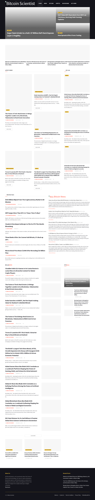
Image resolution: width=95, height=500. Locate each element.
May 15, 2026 (18, 120)
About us (56, 495)
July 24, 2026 (77, 307)
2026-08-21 (16, 228)
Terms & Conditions (69, 495)
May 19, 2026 (18, 275)
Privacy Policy (78, 495)
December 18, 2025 (62, 38)
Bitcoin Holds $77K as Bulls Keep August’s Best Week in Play (63, 222)
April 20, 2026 (47, 138)
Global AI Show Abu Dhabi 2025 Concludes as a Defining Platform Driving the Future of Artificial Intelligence (76, 132)
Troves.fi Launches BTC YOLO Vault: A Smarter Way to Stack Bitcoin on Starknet (18, 172)
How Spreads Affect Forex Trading (69, 35)
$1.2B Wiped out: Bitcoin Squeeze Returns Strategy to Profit (63, 233)
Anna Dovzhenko (12, 38)
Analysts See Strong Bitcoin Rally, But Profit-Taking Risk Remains (64, 211)
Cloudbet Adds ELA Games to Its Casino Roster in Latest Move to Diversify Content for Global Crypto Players (21, 270)
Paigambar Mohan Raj (11, 204)
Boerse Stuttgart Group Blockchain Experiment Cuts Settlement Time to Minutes (51, 454)
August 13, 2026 (69, 285)
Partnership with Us (86, 495)
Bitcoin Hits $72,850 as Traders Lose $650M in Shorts (61, 244)
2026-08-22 (20, 204)
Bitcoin (51, 3)
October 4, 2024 (9, 458)
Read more (9, 129)
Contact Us (62, 495)
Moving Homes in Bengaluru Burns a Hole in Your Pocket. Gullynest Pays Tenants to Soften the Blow (58, 63)
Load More (33, 435)
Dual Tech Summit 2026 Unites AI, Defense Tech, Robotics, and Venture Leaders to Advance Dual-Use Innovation (79, 63)
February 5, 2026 (48, 179)
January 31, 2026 (19, 422)
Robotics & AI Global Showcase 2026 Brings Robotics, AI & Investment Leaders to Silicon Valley (15, 63)
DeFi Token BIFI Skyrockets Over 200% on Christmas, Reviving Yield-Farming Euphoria (72, 17)
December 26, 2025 (62, 22)
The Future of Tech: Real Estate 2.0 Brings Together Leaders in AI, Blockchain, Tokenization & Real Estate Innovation (18, 116)
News (45, 3)
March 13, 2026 (19, 175)
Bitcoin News (60, 196)
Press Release (38, 91)
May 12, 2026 (47, 99)
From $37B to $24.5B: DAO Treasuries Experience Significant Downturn (11, 454)
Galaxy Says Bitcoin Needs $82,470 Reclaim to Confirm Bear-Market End (65, 200)
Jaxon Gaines (9, 228)
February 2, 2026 (78, 99)
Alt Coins (73, 3)
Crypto (58, 3)
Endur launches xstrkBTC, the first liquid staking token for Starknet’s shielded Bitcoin (47, 96)
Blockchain (65, 3)
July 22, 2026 (77, 317)
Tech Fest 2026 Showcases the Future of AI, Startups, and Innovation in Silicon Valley (36, 63)
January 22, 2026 (20, 38)
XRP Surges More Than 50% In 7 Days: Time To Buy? (22, 213)
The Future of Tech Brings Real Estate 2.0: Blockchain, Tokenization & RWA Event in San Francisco (47, 134)
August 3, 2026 (78, 296)
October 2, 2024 (28, 458)
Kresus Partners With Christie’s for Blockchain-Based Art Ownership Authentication (32, 454)
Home (40, 3)
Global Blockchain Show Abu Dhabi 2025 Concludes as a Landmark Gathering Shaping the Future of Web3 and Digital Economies (76, 167)
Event (7, 110)
